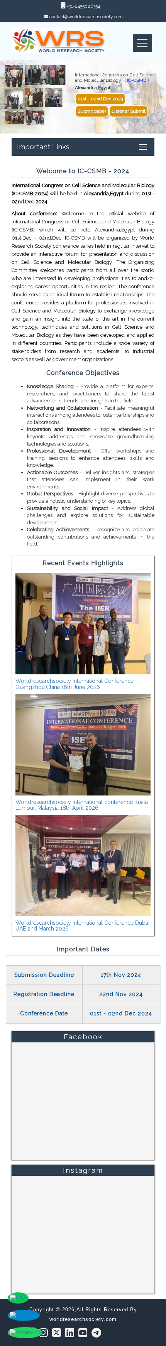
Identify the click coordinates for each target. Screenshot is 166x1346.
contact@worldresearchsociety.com (86, 16)
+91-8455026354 (83, 6)
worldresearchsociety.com (83, 1319)
